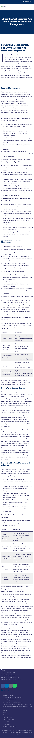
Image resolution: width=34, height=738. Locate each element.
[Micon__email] (11, 686)
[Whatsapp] (15, 686)
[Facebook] (3, 686)
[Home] (3, 7)
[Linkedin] (7, 686)
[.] (28, 7)
